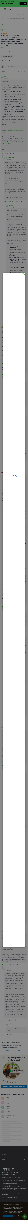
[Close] (23, 275)
